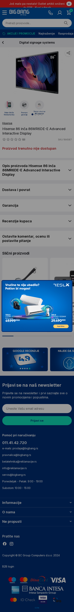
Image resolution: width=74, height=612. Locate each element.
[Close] (68, 285)
